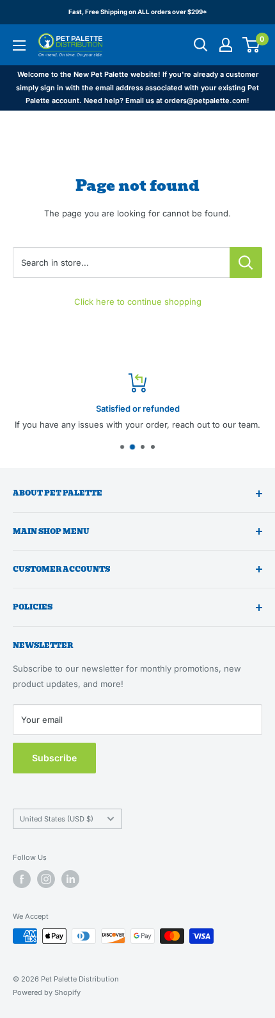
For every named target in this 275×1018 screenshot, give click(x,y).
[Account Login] (225, 45)
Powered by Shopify (47, 992)
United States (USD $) (56, 818)
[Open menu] (19, 45)
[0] (252, 45)
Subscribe (54, 757)
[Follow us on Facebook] (22, 879)
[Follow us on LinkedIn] (70, 879)
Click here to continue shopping (137, 301)
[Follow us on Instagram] (46, 879)
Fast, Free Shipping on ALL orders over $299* (137, 11)
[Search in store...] (246, 262)
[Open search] (201, 45)
